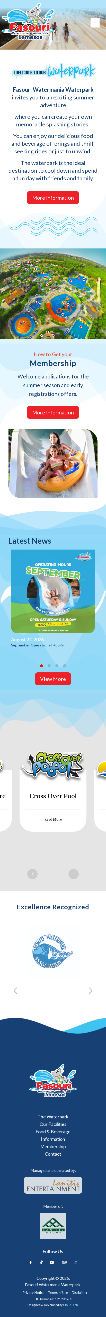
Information (53, 1139)
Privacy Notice (33, 1293)
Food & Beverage (53, 1131)
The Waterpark (53, 1116)
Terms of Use (58, 1293)
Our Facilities (53, 1124)
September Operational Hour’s (37, 645)
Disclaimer (79, 1293)
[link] (53, 1081)
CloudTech (70, 1305)
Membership (53, 1146)
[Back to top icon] (95, 1306)
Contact (53, 1154)
